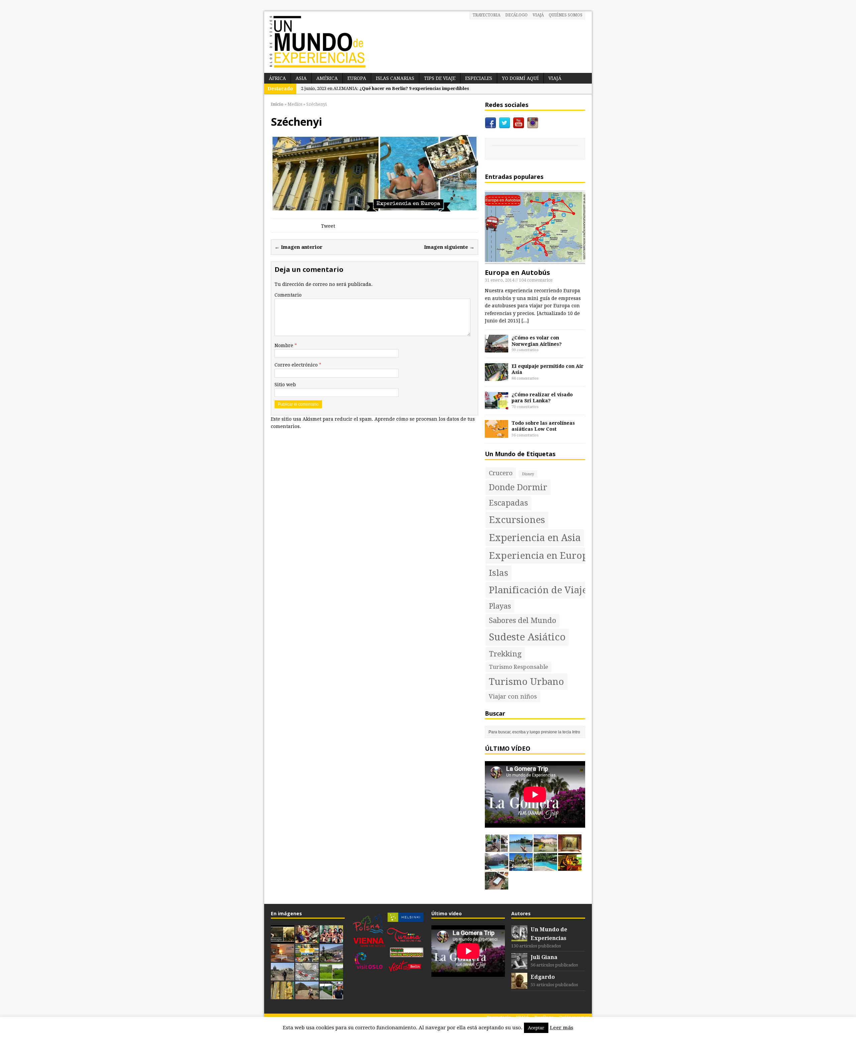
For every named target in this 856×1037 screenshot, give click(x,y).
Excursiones (517, 519)
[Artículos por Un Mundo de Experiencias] (519, 937)
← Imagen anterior (299, 247)
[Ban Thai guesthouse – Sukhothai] (569, 867)
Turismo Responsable (518, 666)
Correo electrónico (297, 365)
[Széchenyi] (374, 208)
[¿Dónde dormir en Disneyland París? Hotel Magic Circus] (545, 848)
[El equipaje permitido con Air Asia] (496, 377)
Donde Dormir (518, 487)
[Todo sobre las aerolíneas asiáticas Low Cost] (496, 434)
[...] (525, 320)
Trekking (505, 653)
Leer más (561, 1028)
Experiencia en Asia (535, 537)
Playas (500, 606)
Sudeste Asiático (527, 637)
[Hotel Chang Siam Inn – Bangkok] (569, 848)
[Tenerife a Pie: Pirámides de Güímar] (307, 995)
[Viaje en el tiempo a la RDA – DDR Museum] (282, 958)
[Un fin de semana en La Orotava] (331, 958)
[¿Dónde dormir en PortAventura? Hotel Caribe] (521, 848)
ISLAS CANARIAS (395, 78)
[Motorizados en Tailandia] (331, 995)
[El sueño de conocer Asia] (282, 995)
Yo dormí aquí (520, 78)
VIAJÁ (538, 15)
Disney (528, 474)
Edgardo (543, 977)
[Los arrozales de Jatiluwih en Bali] (331, 976)
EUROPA (356, 78)
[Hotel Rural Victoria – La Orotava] (496, 886)
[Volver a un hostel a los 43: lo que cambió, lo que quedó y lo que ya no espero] (496, 848)
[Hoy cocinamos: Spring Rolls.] (307, 939)
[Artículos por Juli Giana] (519, 965)
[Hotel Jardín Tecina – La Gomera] (521, 867)
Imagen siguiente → (449, 247)
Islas (498, 573)
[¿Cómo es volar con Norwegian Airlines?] (496, 348)
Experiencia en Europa (541, 555)
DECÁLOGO (516, 15)
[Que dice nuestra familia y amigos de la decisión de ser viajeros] (307, 958)
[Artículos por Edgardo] (519, 985)
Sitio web (285, 384)
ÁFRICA (277, 78)
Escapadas (508, 503)
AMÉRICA (327, 78)
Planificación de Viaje (538, 590)
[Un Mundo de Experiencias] (428, 42)
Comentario (288, 295)
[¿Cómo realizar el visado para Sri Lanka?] (496, 405)
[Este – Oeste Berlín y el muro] (307, 976)
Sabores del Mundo (522, 620)
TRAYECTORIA (486, 15)
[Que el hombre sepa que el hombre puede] (331, 939)
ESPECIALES (478, 78)
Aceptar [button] (536, 1027)
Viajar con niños (513, 696)
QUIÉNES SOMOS (565, 15)
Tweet (328, 226)
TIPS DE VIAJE (439, 78)
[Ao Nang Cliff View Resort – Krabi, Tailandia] (545, 867)
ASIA (301, 78)
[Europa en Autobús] (535, 261)
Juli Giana (544, 957)
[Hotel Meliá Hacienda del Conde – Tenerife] (496, 867)
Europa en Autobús (517, 272)
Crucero (501, 473)
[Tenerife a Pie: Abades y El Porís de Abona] (282, 976)
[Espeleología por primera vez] (282, 939)
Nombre (285, 345)
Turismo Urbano (526, 681)
